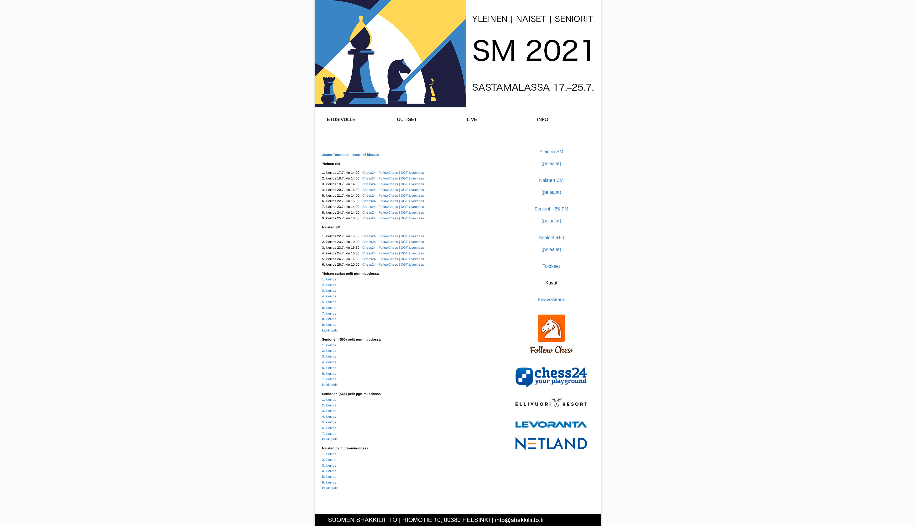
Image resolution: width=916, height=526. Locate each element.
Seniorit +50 (551, 237)
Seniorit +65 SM (551, 208)
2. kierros (329, 285)
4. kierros (329, 296)
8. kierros (329, 319)
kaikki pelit (330, 330)
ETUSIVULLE (341, 119)
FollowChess (388, 172)
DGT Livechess (412, 172)
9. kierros (329, 324)
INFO (542, 119)
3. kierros (329, 290)
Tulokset (551, 266)
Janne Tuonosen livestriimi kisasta (350, 155)
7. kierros (329, 313)
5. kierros (329, 302)
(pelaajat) (551, 163)
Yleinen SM (551, 151)
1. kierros (329, 279)
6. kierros (329, 308)
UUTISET (407, 119)
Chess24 (369, 172)
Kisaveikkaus (551, 299)
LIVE (472, 119)
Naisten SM (551, 180)
